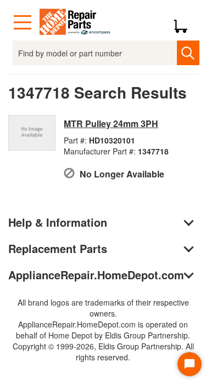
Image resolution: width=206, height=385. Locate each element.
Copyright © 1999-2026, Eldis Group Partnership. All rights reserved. (103, 352)
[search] (188, 53)
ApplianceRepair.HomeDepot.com (96, 275)
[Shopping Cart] (185, 22)
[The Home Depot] (75, 22)
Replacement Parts (57, 248)
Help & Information (57, 222)
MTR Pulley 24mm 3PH (111, 123)
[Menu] (22, 22)
